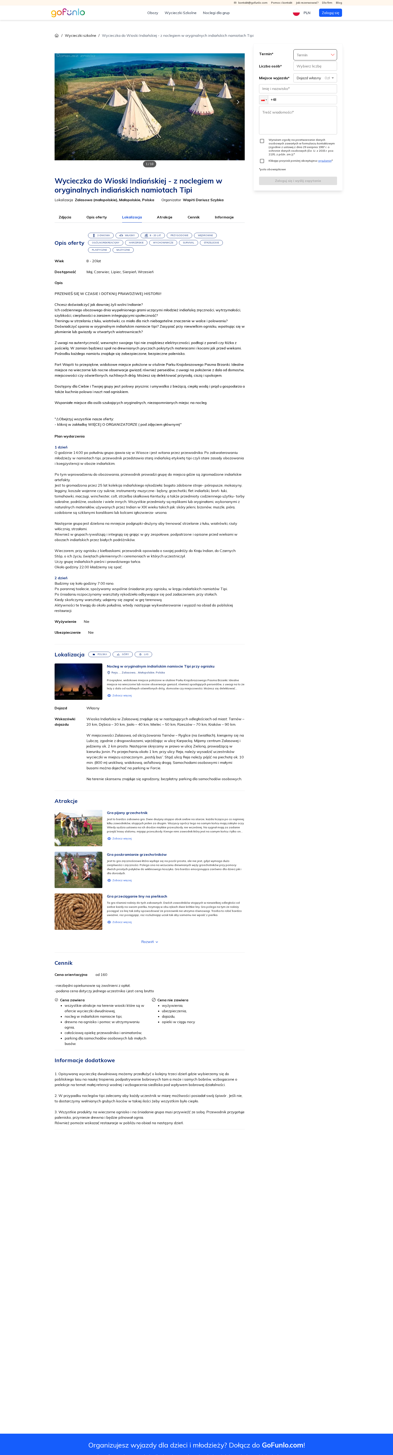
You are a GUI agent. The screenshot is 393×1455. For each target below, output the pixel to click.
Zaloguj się (330, 12)
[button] (263, 99)
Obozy (152, 12)
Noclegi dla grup (216, 12)
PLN (307, 12)
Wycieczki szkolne (80, 35)
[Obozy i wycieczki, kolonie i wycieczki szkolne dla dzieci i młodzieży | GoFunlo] (68, 12)
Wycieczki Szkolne (180, 12)
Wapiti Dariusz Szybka (203, 200)
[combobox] (315, 77)
